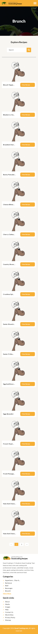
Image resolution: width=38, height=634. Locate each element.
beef (6, 585)
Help (7, 609)
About (7, 602)
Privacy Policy (10, 617)
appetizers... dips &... (12, 580)
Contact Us (9, 612)
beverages (8, 588)
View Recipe (26, 85)
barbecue (8, 583)
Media (7, 604)
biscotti (8, 591)
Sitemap (8, 620)
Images (7, 607)
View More (7, 593)
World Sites (9, 615)
